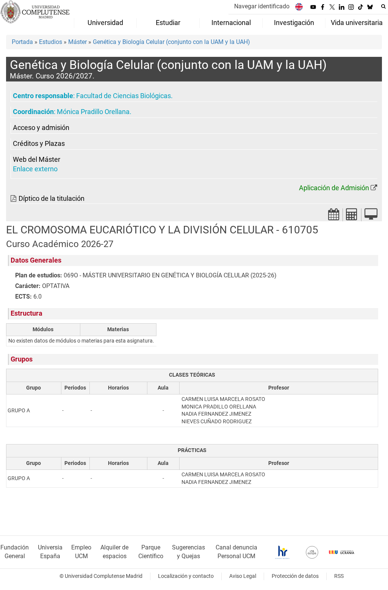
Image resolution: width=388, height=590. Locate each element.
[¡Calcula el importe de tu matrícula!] (352, 216)
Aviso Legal (242, 576)
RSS (339, 576)
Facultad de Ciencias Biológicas (123, 96)
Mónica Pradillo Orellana (93, 112)
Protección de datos (295, 576)
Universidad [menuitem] (105, 23)
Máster (77, 41)
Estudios (50, 41)
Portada (22, 41)
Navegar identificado (261, 6)
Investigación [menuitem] (294, 23)
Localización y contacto (186, 576)
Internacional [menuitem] (231, 23)
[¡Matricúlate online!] (371, 216)
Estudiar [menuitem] (168, 23)
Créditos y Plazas (39, 143)
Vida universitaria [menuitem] (357, 23)
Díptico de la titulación (51, 198)
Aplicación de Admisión (334, 188)
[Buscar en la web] (383, 6)
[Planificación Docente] (334, 216)
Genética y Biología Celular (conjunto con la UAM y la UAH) (171, 41)
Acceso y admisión (41, 127)
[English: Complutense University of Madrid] (299, 6)
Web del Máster (36, 159)
